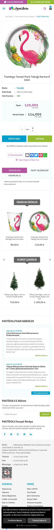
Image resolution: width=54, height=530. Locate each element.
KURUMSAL (7, 484)
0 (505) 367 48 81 (42, 2)
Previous (4, 259)
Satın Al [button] (40, 139)
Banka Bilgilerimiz (9, 496)
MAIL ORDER (32, 489)
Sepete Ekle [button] (14, 139)
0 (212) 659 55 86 (15, 2)
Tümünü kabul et (39, 520)
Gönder (45, 414)
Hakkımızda (6, 489)
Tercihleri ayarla (15, 520)
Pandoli (20, 88)
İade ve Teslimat (8, 503)
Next (50, 259)
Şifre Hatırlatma (33, 496)
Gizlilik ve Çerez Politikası (28, 525)
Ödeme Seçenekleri (35, 506)
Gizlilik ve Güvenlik (9, 499)
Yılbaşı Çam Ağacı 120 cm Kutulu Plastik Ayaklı (14, 295)
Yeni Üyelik (31, 492)
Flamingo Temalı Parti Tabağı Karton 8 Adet (39, 238)
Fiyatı (18, 105)
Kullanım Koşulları (34, 503)
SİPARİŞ (30, 484)
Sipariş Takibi (32, 499)
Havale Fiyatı (18, 115)
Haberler (5, 492)
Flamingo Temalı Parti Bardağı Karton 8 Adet (14, 238)
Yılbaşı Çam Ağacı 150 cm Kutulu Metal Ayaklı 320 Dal (39, 296)
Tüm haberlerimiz (40, 393)
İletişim (5, 506)
